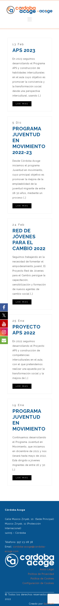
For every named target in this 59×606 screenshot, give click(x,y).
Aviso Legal (47, 569)
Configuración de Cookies (38, 583)
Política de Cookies (42, 578)
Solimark (49, 603)
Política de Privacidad (41, 574)
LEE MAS (22, 104)
